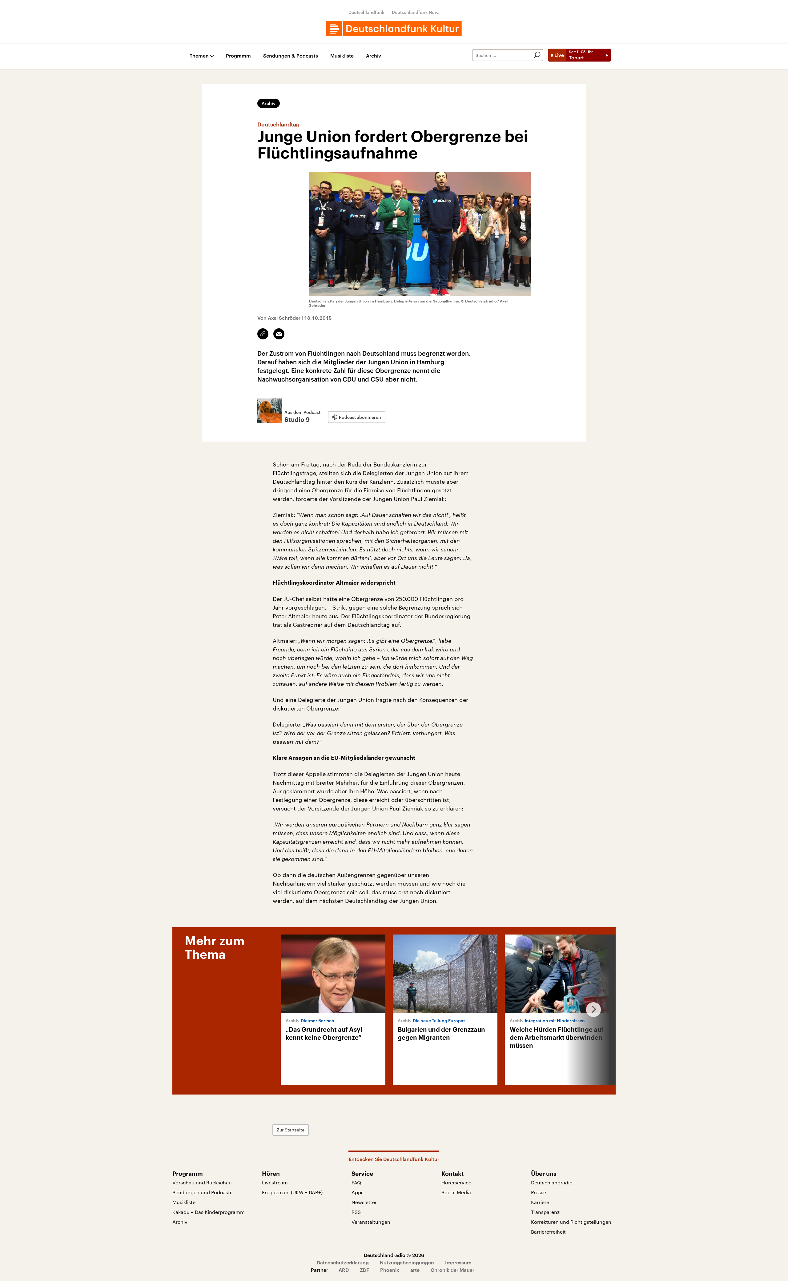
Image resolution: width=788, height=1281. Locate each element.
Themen (199, 55)
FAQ (356, 1182)
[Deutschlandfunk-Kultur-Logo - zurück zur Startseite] (394, 28)
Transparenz (545, 1212)
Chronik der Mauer (452, 1270)
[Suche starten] (537, 55)
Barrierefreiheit (548, 1232)
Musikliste (342, 55)
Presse (538, 1192)
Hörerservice (456, 1182)
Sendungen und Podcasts (202, 1192)
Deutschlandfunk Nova (416, 12)
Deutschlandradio (552, 1182)
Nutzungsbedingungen (407, 1262)
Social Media (456, 1192)
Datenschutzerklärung (343, 1262)
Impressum (458, 1262)
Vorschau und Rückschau (202, 1182)
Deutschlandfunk (366, 12)
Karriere (540, 1202)
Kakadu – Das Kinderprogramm (208, 1212)
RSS (356, 1212)
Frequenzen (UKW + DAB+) (292, 1192)
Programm (238, 55)
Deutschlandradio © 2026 (394, 1255)
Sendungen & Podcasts (290, 55)
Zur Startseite (290, 1129)
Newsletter (364, 1202)
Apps (358, 1192)
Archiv (373, 55)
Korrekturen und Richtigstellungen (571, 1222)
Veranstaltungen (371, 1222)
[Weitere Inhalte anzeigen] (591, 1010)
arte (415, 1270)
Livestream (275, 1182)
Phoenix (389, 1270)
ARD (344, 1270)
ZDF (364, 1270)
